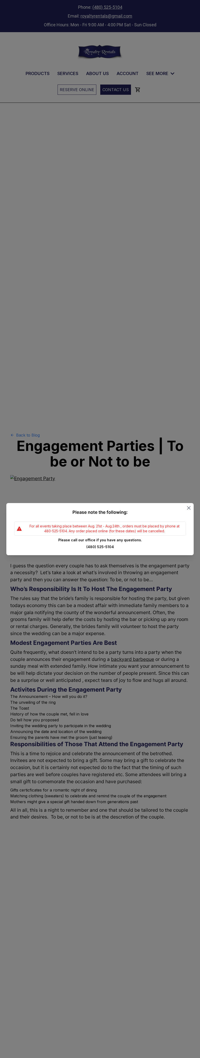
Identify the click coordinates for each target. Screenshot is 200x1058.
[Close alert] (189, 508)
